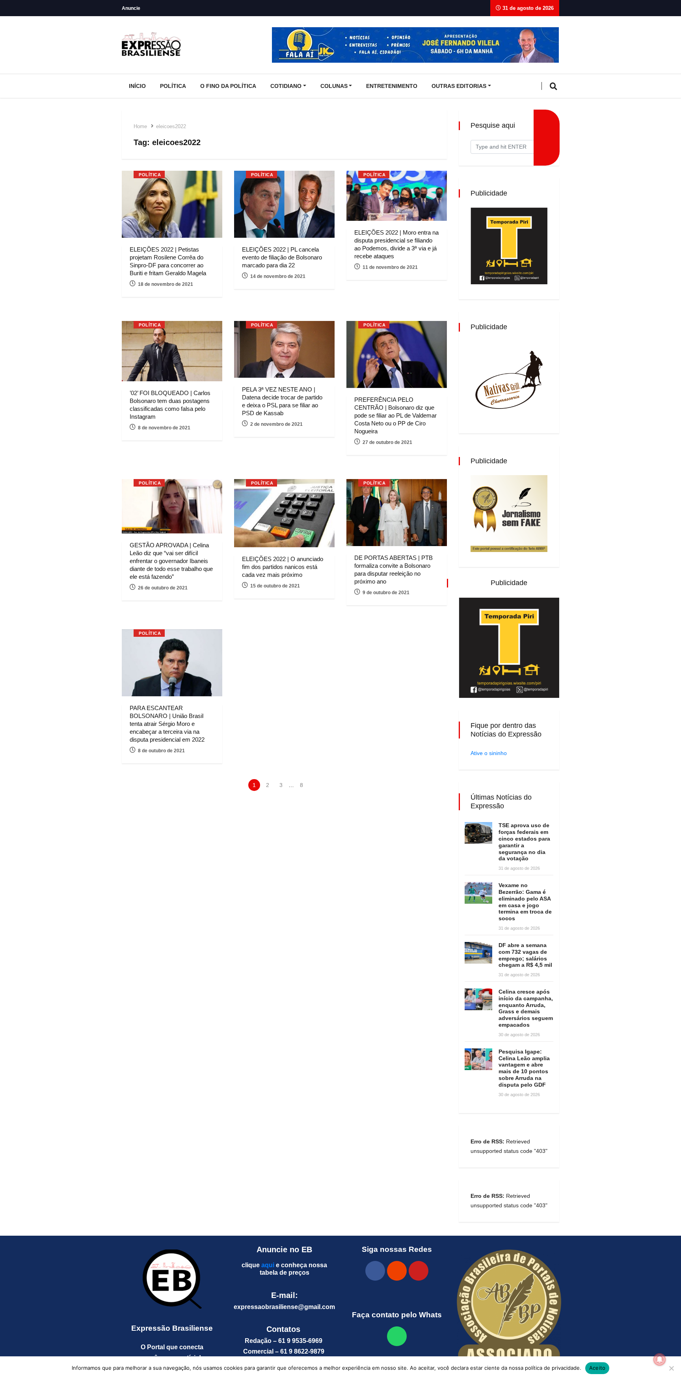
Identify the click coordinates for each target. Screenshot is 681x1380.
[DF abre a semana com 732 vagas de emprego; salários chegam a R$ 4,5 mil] (478, 953)
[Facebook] (375, 1271)
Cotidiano (285, 86)
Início (137, 86)
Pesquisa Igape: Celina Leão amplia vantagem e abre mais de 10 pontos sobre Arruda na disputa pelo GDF (524, 1068)
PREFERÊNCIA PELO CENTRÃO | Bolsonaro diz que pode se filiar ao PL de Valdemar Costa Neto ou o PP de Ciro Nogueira (395, 415)
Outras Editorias (459, 86)
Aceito (597, 1368)
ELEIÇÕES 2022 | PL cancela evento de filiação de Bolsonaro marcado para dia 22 (282, 257)
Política (173, 86)
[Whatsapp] (397, 1336)
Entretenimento (391, 86)
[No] (671, 1368)
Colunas (334, 86)
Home (140, 126)
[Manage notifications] (659, 1359)
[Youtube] (418, 1271)
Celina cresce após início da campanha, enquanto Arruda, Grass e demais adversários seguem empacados (526, 1008)
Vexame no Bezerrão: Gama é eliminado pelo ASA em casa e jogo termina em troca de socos (525, 901)
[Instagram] (397, 1271)
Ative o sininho (489, 753)
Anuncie (131, 8)
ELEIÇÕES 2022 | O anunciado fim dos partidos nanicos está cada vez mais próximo (282, 567)
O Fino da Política (228, 86)
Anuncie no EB (284, 1249)
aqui (267, 1265)
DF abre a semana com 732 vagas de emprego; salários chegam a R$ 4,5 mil (525, 955)
